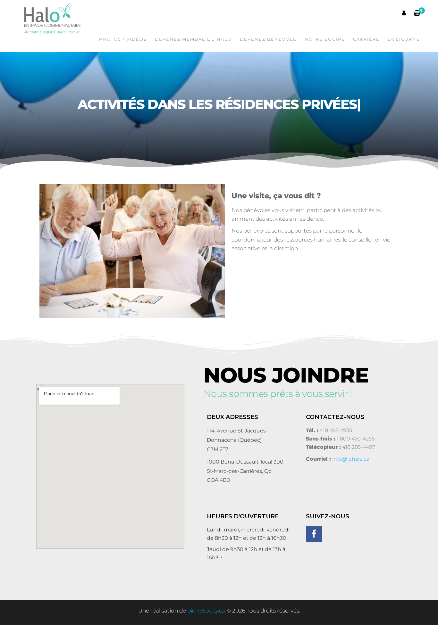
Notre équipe (325, 39)
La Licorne (404, 39)
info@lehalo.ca (350, 459)
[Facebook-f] (314, 534)
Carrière (366, 39)
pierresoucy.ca (206, 610)
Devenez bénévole (268, 39)
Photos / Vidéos (123, 39)
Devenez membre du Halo (193, 39)
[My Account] (404, 13)
